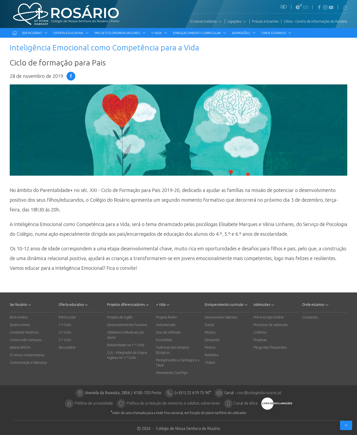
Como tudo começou (26, 340)
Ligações (235, 21)
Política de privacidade (94, 403)
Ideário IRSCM (20, 347)
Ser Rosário (32, 33)
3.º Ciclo (65, 340)
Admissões (241, 33)
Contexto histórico (24, 332)
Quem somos (20, 325)
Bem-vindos (19, 317)
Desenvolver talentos (221, 317)
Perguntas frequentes (270, 347)
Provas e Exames (265, 21)
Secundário (67, 347)
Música (210, 332)
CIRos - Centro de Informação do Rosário (315, 21)
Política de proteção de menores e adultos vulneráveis (173, 403)
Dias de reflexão (168, 332)
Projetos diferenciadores (117, 33)
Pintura (210, 347)
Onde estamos (274, 33)
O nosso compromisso (27, 355)
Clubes (210, 362)
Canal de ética (245, 403)
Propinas (260, 340)
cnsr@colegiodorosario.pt (259, 392)
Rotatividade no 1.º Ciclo (125, 345)
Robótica (211, 355)
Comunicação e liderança (28, 362)
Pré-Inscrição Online (269, 317)
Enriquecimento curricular (197, 33)
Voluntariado (166, 325)
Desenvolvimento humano (127, 325)
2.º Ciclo (65, 332)
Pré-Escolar (67, 317)
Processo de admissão (271, 325)
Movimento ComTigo (172, 373)
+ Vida (156, 33)
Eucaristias (164, 340)
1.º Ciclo (65, 325)
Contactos (310, 317)
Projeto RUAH (166, 317)
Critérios (260, 332)
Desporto (212, 340)
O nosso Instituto (204, 21)
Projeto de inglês (120, 317)
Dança (209, 325)
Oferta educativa (68, 33)
